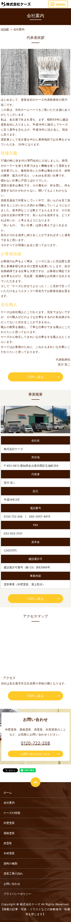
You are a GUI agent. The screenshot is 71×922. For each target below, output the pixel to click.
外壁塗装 (9, 822)
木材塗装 (9, 853)
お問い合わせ (12, 883)
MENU (61, 5)
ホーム (8, 792)
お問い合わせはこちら (35, 754)
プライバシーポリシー (17, 893)
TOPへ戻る (35, 377)
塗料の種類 (10, 863)
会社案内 (9, 802)
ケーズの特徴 (12, 812)
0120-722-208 (35, 743)
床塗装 (8, 843)
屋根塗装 (9, 833)
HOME (5, 29)
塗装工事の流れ (13, 873)
